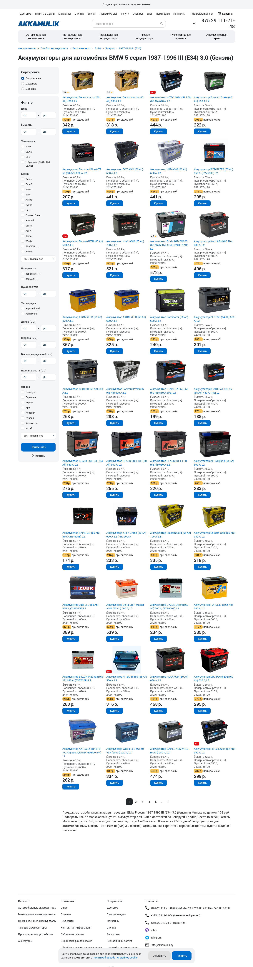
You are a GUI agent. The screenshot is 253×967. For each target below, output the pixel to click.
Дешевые (31, 83)
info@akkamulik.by (162, 945)
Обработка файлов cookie (76, 941)
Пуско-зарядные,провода (180, 36)
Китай (29, 428)
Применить (38, 447)
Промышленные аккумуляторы (108, 36)
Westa (29, 241)
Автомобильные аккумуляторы (36, 36)
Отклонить (159, 955)
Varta (28, 189)
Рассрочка (113, 934)
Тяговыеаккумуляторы (145, 36)
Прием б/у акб (108, 13)
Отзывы (138, 13)
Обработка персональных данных (81, 947)
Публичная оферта (72, 934)
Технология (28, 141)
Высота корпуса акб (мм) (36, 354)
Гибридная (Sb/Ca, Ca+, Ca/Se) (38, 163)
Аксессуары (25, 941)
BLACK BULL (32, 246)
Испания (30, 412)
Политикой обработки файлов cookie (115, 957)
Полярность (28, 268)
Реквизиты (67, 921)
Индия (29, 402)
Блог (149, 13)
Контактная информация (76, 927)
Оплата (79, 13)
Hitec (28, 210)
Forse (29, 251)
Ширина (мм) (29, 338)
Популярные (33, 78)
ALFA (28, 230)
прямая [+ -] (32, 278)
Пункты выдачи (45, 13)
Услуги (125, 13)
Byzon (29, 205)
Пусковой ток (29, 287)
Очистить (38, 455)
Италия (30, 418)
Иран (28, 407)
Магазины (64, 13)
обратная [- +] (33, 273)
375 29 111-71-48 (218, 23)
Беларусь (31, 392)
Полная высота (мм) (33, 370)
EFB (28, 156)
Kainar (29, 236)
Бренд (25, 173)
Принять (182, 955)
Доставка (25, 13)
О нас (64, 907)
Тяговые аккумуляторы (32, 927)
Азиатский (31, 313)
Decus (29, 179)
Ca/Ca (29, 151)
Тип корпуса (28, 303)
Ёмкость (26, 125)
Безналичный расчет (119, 941)
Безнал (91, 13)
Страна (25, 386)
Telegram (156, 937)
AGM (28, 146)
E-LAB (29, 184)
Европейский (33, 308)
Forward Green (33, 215)
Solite (29, 225)
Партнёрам (163, 13)
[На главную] (38, 24)
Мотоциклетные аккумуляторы (72, 36)
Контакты (179, 13)
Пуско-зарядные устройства (35, 934)
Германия (31, 397)
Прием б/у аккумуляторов (122, 947)
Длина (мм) (28, 321)
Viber (154, 930)
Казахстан (31, 423)
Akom (29, 199)
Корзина (227, 13)
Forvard (30, 220)
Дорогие (31, 88)
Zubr (28, 194)
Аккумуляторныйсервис (216, 36)
